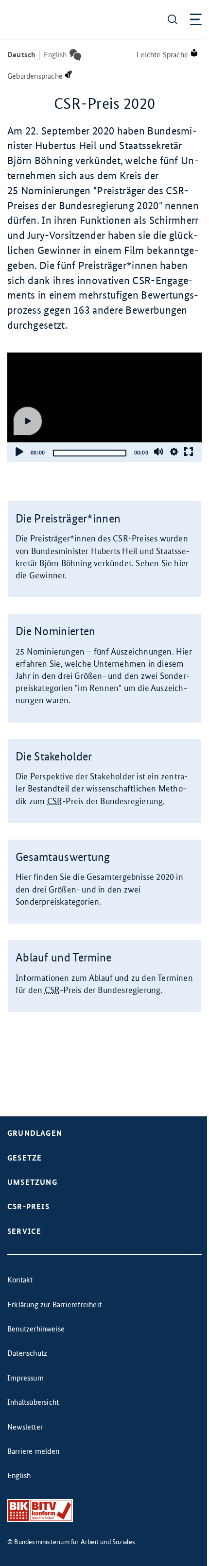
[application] (104, 407)
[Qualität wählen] (174, 451)
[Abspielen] (27, 421)
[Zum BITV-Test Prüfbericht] (40, 1510)
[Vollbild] (188, 451)
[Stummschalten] (158, 451)
